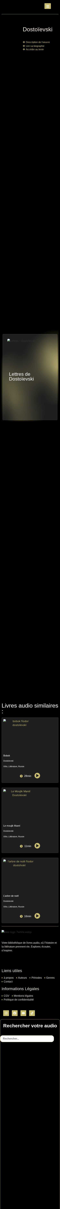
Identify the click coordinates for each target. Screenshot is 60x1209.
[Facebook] (15, 1013)
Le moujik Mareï (11, 825)
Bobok (6, 755)
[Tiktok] (32, 1013)
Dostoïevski (37, 29)
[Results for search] (30, 1150)
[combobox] (27, 1038)
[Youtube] (23, 1013)
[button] (36, 42)
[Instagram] (6, 1013)
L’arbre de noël (11, 895)
